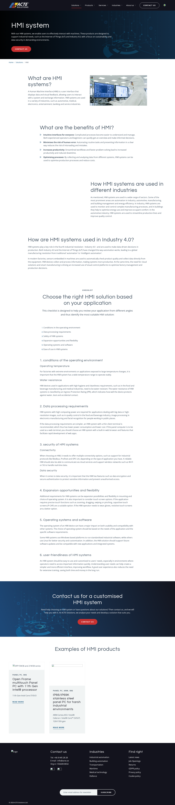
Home (11, 62)
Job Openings (135, 761)
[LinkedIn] (61, 773)
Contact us (149, 5)
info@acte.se (63, 760)
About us (130, 5)
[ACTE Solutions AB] (19, 5)
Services (102, 5)
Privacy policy (135, 772)
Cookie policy (134, 776)
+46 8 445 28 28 (61, 757)
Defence (93, 776)
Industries (116, 5)
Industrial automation (99, 757)
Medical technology (98, 772)
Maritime (94, 768)
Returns (132, 765)
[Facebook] (53, 773)
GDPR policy (134, 768)
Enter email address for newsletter (77, 792)
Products (89, 5)
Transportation (96, 765)
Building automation (99, 761)
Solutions (75, 5)
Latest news (134, 757)
